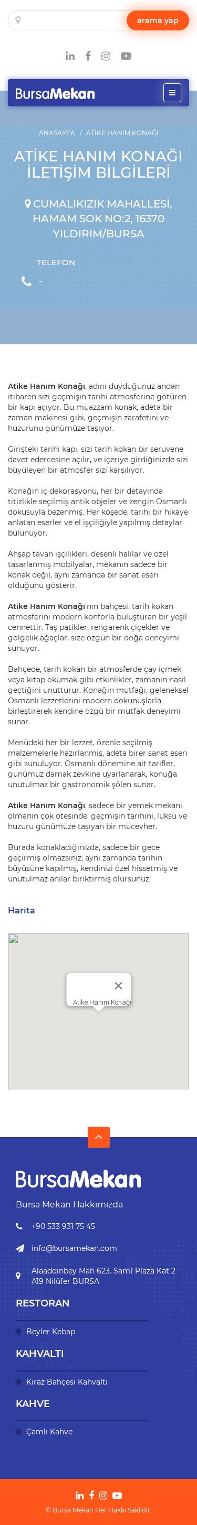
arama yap (158, 20)
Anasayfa (57, 133)
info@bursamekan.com (74, 1248)
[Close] (118, 985)
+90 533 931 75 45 (63, 1226)
